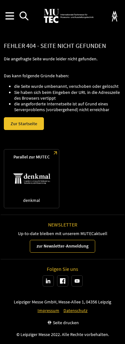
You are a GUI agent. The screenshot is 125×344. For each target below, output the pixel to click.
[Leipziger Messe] (114, 16)
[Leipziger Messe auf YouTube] (77, 281)
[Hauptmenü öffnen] (9, 16)
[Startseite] (68, 16)
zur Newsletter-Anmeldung (62, 246)
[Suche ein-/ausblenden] (23, 16)
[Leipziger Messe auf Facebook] (62, 281)
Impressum (48, 310)
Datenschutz (75, 310)
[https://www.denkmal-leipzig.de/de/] (31, 178)
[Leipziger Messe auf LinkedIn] (48, 281)
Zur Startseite (24, 123)
